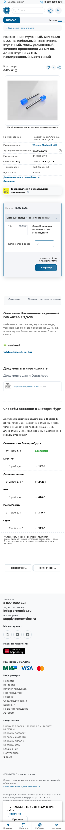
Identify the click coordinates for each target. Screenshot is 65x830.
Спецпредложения (15, 701)
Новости (8, 681)
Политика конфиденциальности (21, 786)
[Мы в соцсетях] (7, 634)
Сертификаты (11, 745)
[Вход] (50, 10)
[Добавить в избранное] (48, 67)
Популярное (11, 753)
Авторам (8, 713)
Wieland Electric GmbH (44, 145)
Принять (17, 819)
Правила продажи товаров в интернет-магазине (27, 727)
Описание (9, 181)
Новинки (8, 697)
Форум (7, 757)
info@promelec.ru (17, 610)
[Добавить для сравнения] (53, 67)
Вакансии (9, 705)
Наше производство (15, 709)
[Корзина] (58, 10)
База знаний (10, 749)
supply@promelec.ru (19, 618)
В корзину (46, 268)
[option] (32, 100)
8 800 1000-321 (14, 602)
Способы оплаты (13, 741)
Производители (13, 693)
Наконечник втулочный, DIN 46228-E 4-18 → (49, 568)
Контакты (9, 685)
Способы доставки (14, 733)
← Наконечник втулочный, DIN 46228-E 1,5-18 (20, 568)
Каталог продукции (15, 689)
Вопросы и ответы (14, 737)
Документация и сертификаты (21, 177)
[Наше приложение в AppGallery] (14, 652)
